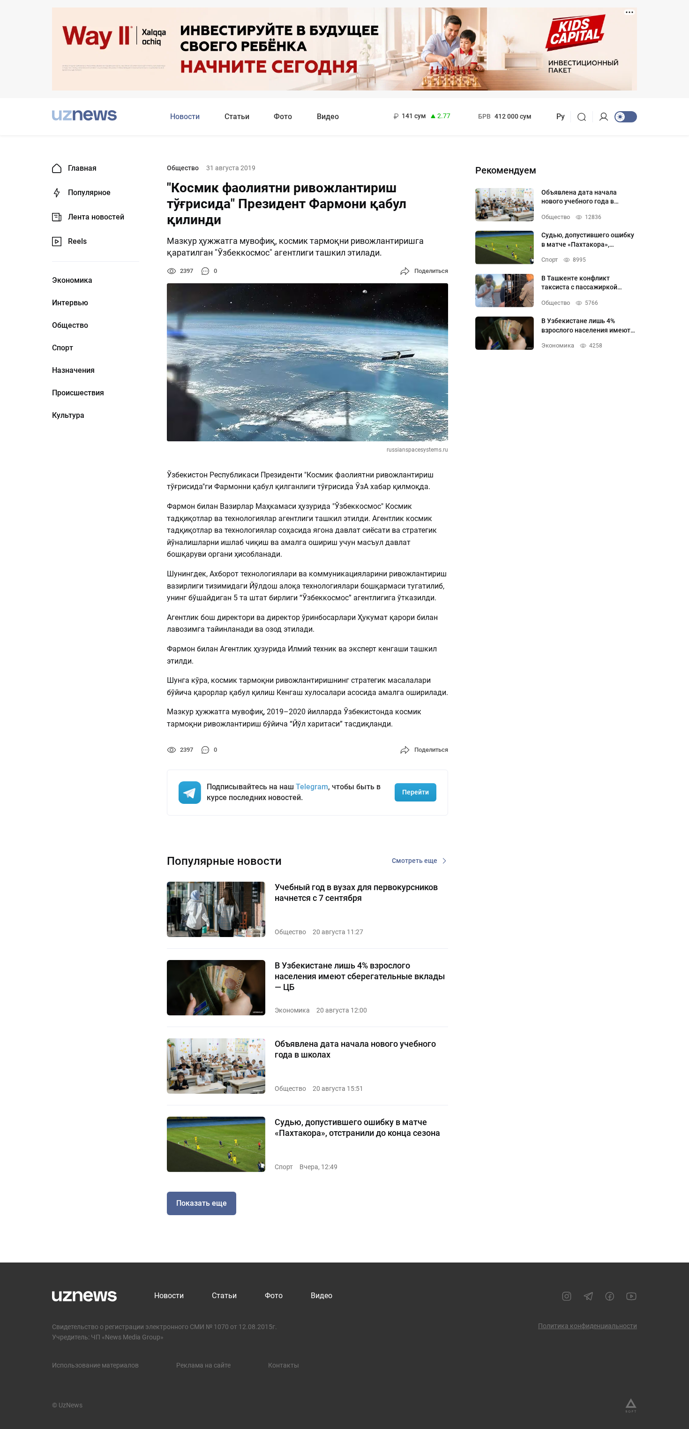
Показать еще (201, 1203)
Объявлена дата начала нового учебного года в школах (355, 1049)
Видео (328, 116)
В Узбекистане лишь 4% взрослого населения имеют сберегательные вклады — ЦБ (360, 976)
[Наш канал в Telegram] (588, 1296)
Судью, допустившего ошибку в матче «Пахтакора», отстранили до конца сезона (357, 1127)
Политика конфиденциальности (587, 1326)
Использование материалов (95, 1365)
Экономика (72, 280)
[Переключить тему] (625, 116)
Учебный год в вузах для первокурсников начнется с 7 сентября (356, 892)
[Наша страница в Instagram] (566, 1296)
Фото (283, 116)
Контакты (283, 1365)
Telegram (312, 786)
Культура (68, 415)
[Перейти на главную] (84, 115)
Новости (185, 116)
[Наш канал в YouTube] (631, 1296)
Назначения (73, 370)
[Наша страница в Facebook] (609, 1296)
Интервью (70, 303)
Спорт (62, 348)
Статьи (237, 116)
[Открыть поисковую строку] (585, 116)
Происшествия (78, 393)
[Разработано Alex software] (631, 1406)
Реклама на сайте (203, 1365)
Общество (70, 325)
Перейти (415, 792)
